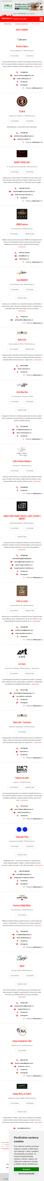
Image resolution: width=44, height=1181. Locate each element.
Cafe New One (22, 392)
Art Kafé (22, 664)
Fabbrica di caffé (22, 777)
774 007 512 (24, 317)
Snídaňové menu (29, 234)
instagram (24, 85)
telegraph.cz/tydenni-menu (24, 877)
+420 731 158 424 (24, 253)
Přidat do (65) (34, 262)
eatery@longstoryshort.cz (24, 562)
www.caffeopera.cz (24, 78)
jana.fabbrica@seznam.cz (24, 809)
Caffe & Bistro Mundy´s (22, 461)
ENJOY (22, 966)
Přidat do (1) (34, 1018)
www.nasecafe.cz (24, 369)
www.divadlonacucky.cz (24, 633)
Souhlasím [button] (26, 1169)
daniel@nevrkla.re (24, 1128)
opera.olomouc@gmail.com (24, 75)
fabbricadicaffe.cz (24, 812)
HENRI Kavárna (22, 224)
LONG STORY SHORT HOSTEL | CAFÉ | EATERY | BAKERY (22, 517)
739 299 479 (24, 931)
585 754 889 (24, 366)
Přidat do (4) (34, 493)
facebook (24, 82)
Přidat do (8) (34, 323)
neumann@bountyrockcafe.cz (24, 191)
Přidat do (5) (34, 947)
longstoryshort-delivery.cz (24, 568)
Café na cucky (22, 601)
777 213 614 (24, 806)
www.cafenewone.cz (23, 433)
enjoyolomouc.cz (24, 1009)
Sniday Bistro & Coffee (22, 1093)
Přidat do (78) (34, 142)
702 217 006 (24, 690)
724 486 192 (24, 72)
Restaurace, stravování (21, 23)
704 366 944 (24, 487)
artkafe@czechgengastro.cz (24, 693)
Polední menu (30, 56)
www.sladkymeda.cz (24, 938)
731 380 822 (24, 748)
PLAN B (22, 111)
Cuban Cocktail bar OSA (22, 1041)
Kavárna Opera (22, 46)
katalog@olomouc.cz (8, 1149)
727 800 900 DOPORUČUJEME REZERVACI (22, 556)
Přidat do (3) (34, 375)
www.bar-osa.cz (24, 1066)
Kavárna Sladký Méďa (22, 905)
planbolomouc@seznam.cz (24, 136)
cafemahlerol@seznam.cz (24, 320)
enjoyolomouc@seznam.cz (24, 1006)
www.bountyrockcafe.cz (24, 195)
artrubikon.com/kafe (24, 696)
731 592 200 (24, 426)
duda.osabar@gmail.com (24, 1063)
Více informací (14, 56)
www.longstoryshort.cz (24, 565)
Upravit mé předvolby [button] (26, 1173)
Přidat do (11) (34, 439)
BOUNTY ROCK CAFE (22, 162)
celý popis (38, 66)
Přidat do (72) (34, 201)
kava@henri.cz (24, 256)
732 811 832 (24, 1003)
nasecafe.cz (24, 751)
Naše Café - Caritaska (22, 722)
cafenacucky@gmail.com (24, 630)
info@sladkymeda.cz (24, 934)
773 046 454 (24, 133)
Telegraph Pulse (22, 836)
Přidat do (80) (34, 88)
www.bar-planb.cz (24, 139)
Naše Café (22, 339)
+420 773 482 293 (24, 871)
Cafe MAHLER (22, 280)
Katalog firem (7, 23)
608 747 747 (24, 1060)
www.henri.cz (24, 259)
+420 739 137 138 (24, 188)
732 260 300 (24, 627)
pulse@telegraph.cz (24, 874)
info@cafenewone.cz (24, 430)
